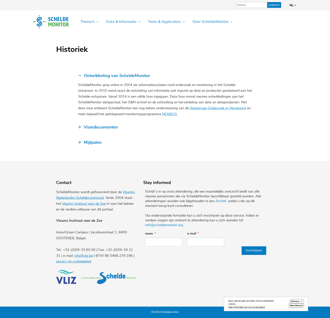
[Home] (51, 21)
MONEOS (169, 114)
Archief (220, 201)
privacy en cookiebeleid (73, 261)
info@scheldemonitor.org (164, 225)
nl (292, 5)
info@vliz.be (83, 256)
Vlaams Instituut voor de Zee (84, 204)
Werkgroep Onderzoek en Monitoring (218, 108)
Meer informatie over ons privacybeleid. (246, 307)
